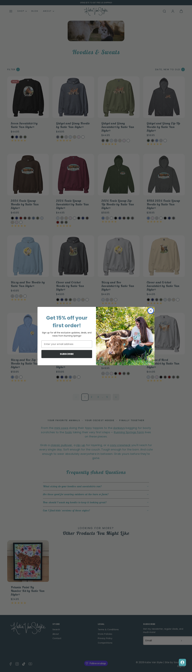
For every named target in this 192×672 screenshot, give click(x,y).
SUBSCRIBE (67, 354)
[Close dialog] (150, 310)
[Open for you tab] (182, 662)
